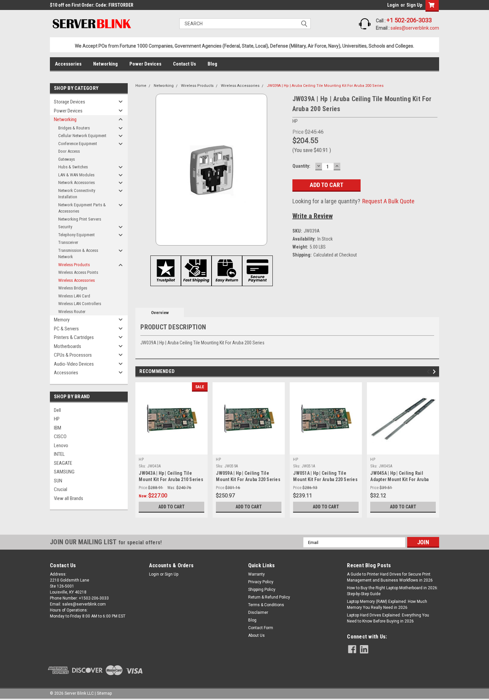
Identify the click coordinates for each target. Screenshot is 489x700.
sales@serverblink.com (415, 28)
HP (57, 419)
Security (65, 226)
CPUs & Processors (73, 355)
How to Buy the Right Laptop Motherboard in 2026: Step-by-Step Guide (392, 591)
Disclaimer (258, 612)
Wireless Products (74, 264)
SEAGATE (63, 463)
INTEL (59, 454)
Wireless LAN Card (74, 295)
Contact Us (184, 64)
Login (393, 5)
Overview (160, 312)
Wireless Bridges (72, 287)
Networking (105, 64)
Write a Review (312, 216)
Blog (212, 64)
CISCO (60, 436)
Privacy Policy (260, 582)
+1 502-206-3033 (409, 20)
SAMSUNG (64, 472)
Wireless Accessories (76, 280)
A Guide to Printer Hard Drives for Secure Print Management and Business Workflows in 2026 (390, 577)
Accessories (68, 64)
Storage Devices (69, 102)
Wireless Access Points (78, 272)
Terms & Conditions (266, 605)
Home (140, 86)
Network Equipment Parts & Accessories (82, 208)
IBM (57, 428)
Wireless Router (71, 311)
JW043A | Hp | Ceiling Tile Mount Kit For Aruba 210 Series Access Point (171, 479)
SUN (58, 481)
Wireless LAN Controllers (79, 303)
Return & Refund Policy (269, 597)
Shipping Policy (261, 589)
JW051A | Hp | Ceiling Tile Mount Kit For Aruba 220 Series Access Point (325, 479)
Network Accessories (76, 182)
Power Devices (145, 64)
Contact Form (260, 627)
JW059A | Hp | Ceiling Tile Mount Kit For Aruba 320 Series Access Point (248, 479)
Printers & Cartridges (74, 337)
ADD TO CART (171, 506)
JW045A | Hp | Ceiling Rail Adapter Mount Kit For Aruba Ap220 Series (399, 479)
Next (435, 371)
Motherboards (67, 346)
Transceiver (68, 242)
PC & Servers (66, 329)
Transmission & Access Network (78, 254)
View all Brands (68, 498)
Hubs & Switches (73, 166)
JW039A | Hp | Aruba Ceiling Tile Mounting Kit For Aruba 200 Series (325, 86)
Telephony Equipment (76, 234)
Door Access (69, 151)
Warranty (256, 574)
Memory (62, 320)
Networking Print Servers (79, 219)
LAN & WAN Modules (76, 174)
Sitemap (104, 693)
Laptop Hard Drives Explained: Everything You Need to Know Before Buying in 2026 (388, 618)
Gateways (66, 159)
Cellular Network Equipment (82, 135)
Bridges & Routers (74, 127)
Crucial (60, 489)
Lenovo (61, 445)
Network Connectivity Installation (76, 194)
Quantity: (301, 166)
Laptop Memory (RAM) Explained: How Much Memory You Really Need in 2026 (387, 604)
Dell (57, 410)
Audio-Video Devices (74, 364)
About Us (256, 635)
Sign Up (414, 5)
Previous (429, 371)
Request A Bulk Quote (388, 201)
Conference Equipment (77, 143)
